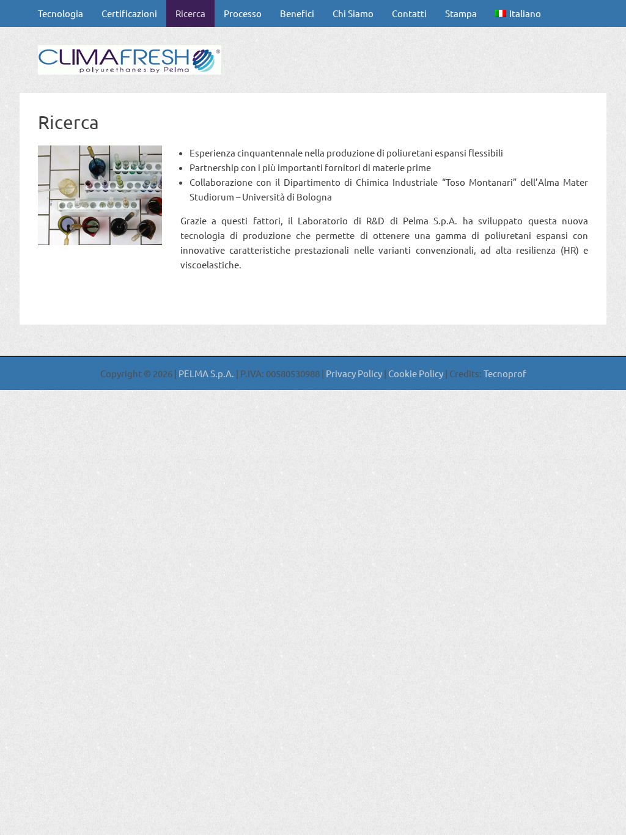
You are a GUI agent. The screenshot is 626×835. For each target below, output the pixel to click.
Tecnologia (60, 13)
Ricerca (190, 13)
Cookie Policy (414, 373)
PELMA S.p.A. (207, 373)
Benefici (297, 13)
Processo (243, 13)
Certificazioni (129, 13)
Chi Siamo (353, 13)
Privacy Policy (354, 373)
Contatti (409, 13)
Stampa (461, 13)
